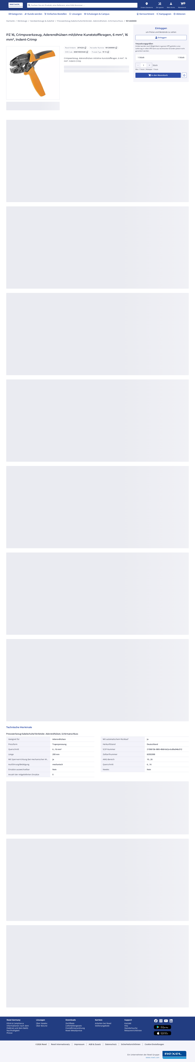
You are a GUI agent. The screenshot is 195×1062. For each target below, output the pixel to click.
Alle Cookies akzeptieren (126, 168)
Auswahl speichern (68, 168)
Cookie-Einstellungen (71, 157)
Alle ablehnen (105, 168)
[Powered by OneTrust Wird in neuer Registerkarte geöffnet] (130, 175)
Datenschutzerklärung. (119, 118)
